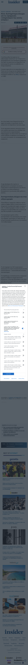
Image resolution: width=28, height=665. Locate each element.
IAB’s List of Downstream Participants (15, 305)
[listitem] (14, 309)
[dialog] (14, 332)
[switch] (23, 312)
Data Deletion (6, 378)
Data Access (14, 378)
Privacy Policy (21, 378)
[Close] (25, 286)
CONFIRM (8, 373)
